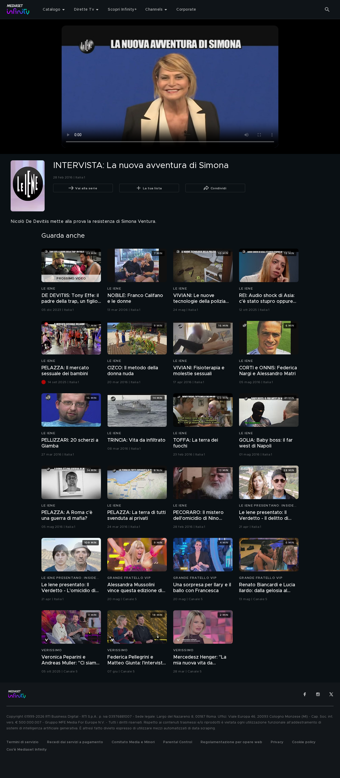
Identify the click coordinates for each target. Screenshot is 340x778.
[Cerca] (327, 9)
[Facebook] (304, 694)
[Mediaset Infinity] (18, 9)
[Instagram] (318, 694)
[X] (331, 694)
